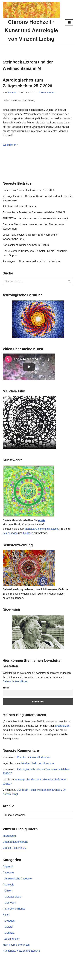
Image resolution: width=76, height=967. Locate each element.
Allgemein (8, 866)
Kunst (6, 914)
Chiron (8, 890)
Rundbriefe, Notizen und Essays (21, 950)
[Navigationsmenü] (69, 22)
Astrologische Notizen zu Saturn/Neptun (26, 244)
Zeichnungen (10, 532)
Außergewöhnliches (14, 908)
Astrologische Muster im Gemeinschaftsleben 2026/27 (34, 212)
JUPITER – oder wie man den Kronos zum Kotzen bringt (35, 218)
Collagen (28, 532)
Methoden (10, 902)
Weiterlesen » (10, 144)
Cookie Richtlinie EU (14, 847)
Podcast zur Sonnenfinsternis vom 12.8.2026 (28, 190)
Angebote (8, 872)
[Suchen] (69, 281)
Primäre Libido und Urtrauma (19, 206)
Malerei (8, 926)
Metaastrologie (12, 896)
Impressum (9, 835)
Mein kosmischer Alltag (16, 944)
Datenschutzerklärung (15, 681)
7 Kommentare (47, 92)
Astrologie (8, 884)
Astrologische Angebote (18, 878)
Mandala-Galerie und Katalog (41, 528)
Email (6, 687)
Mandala (9, 932)
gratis (41, 520)
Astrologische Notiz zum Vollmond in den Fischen (31, 261)
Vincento (12, 92)
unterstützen (62, 725)
